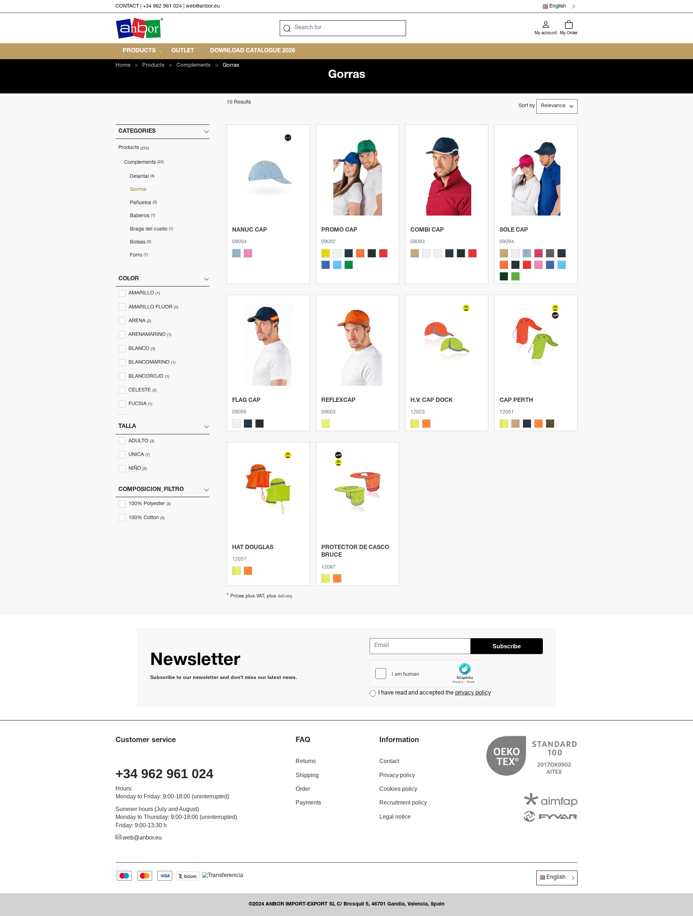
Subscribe (507, 646)
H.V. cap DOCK (431, 401)
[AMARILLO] (325, 253)
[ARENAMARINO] (414, 253)
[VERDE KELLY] (348, 264)
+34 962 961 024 (162, 6)
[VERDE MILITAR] (550, 423)
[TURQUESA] (337, 264)
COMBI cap (427, 230)
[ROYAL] (325, 264)
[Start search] (287, 28)
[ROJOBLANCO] (472, 253)
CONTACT (127, 6)
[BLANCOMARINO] (426, 253)
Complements (144, 162)
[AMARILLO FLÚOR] (325, 423)
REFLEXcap (338, 401)
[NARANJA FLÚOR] (426, 423)
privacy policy (473, 693)
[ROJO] (383, 253)
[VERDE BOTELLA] (504, 276)
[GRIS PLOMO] (550, 253)
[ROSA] (248, 253)
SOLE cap (514, 230)
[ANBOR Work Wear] (140, 28)
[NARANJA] (360, 253)
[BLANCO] (337, 253)
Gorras (138, 189)
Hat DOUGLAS (252, 548)
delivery (285, 597)
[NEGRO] (371, 253)
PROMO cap (339, 230)
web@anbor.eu (203, 6)
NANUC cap (249, 230)
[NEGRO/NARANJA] (461, 253)
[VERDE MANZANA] (515, 276)
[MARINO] (348, 253)
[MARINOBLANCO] (449, 253)
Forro (139, 255)
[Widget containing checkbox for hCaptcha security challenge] (424, 673)
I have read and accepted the (434, 693)
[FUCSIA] (538, 253)
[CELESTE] (236, 253)
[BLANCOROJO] (437, 253)
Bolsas (140, 242)
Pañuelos (143, 203)
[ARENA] (504, 253)
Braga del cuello (151, 229)
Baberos (142, 216)
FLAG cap (246, 401)
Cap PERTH (516, 401)
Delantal (142, 176)
